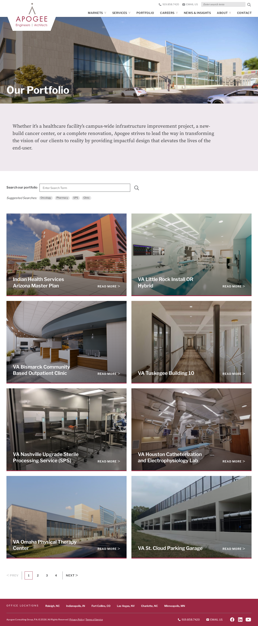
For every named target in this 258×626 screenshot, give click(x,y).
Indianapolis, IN (75, 605)
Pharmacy (62, 197)
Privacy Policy (77, 619)
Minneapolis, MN (174, 605)
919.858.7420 (170, 4)
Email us (192, 4)
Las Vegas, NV (126, 605)
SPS (75, 197)
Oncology (46, 197)
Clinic (86, 197)
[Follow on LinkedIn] (240, 619)
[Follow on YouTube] (248, 619)
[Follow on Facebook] (232, 619)
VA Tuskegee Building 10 (166, 373)
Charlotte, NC (149, 605)
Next (70, 575)
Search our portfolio (21, 187)
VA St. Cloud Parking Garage (170, 548)
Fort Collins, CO (101, 605)
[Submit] (136, 189)
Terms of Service (94, 619)
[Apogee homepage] (31, 15)
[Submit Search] (249, 4)
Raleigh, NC (52, 605)
